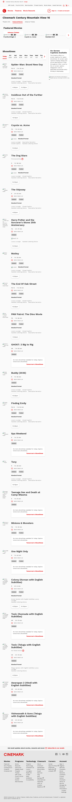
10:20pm (15, 148)
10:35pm (24, 87)
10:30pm (15, 182)
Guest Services (57, 5)
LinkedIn (51, 771)
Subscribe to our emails (56, 748)
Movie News (47, 5)
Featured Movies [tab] (18, 22)
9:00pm (15, 606)
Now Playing (7, 765)
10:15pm (15, 485)
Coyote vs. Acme (30, 37)
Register (62, 765)
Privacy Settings (63, 791)
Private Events (38, 5)
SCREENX (29, 778)
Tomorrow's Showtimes (34, 364)
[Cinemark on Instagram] (67, 754)
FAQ (38, 774)
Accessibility (30, 780)
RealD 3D (29, 773)
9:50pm (15, 212)
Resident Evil (50, 37)
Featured (6, 764)
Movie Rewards (29, 11)
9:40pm (15, 87)
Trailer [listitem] (21, 74)
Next (68, 35)
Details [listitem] (14, 74)
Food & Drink (20, 5)
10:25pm (15, 307)
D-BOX (28, 774)
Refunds (62, 767)
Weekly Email (19, 769)
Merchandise (29, 5)
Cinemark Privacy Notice (62, 776)
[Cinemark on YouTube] (63, 754)
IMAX (27, 776)
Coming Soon (8, 767)
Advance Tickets (15, 33)
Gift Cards (11, 5)
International (41, 780)
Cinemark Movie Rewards (62, 771)
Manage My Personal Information (63, 786)
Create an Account (63, 10)
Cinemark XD (8, 771)
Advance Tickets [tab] (30, 22)
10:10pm (15, 118)
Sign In (54, 10)
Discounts (18, 767)
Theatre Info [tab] (6, 22)
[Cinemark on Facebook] (56, 754)
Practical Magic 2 (10, 37)
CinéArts (6, 769)
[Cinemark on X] (60, 754)
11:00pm (15, 276)
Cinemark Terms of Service (62, 781)
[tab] (5, 56)
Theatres (18, 11)
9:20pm (15, 675)
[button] (15, 1)
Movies (10, 11)
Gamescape (40, 767)
